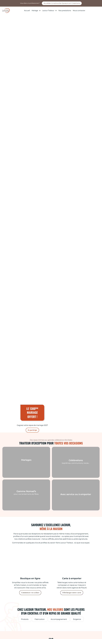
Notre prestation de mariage (26, 470)
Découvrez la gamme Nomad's (26, 504)
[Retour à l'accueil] (6, 10)
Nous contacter (79, 10)
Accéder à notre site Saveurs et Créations (62, 3)
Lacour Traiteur (48, 10)
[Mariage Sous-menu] (40, 10)
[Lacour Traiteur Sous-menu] (56, 10)
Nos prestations (64, 10)
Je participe (32, 430)
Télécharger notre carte (71, 593)
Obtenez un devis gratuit (51, 398)
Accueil (27, 10)
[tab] (25, 619)
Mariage (35, 10)
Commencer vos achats (30, 593)
